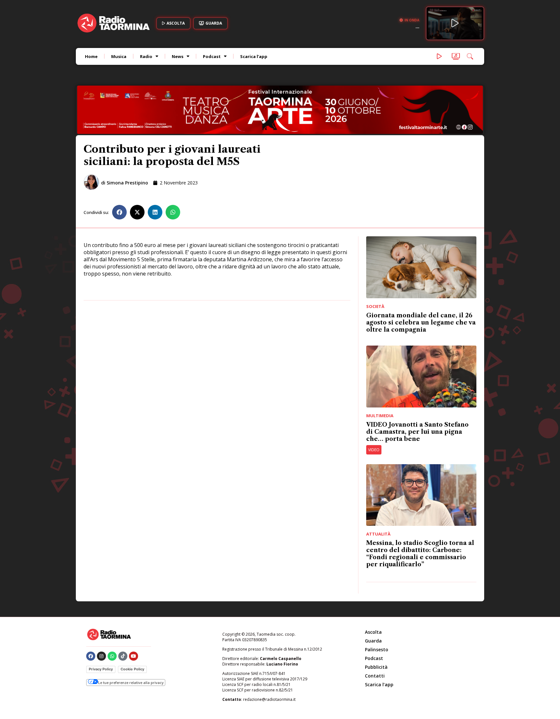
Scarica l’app (253, 56)
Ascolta (373, 632)
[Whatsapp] (112, 656)
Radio (146, 56)
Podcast (212, 56)
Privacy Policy (101, 669)
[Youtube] (133, 656)
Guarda (373, 641)
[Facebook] (90, 656)
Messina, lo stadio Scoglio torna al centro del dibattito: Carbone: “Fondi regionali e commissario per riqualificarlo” (420, 553)
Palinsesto (376, 649)
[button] (119, 212)
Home (91, 56)
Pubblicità (376, 667)
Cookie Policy (132, 669)
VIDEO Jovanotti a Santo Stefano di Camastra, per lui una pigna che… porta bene (417, 431)
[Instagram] (101, 656)
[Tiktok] (122, 656)
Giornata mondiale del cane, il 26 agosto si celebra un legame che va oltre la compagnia (421, 322)
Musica (118, 56)
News (177, 56)
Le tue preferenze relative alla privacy (131, 682)
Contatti (375, 676)
